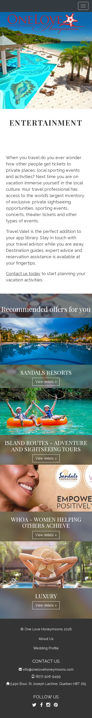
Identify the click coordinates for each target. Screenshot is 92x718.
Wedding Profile (46, 648)
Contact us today (23, 273)
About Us (46, 639)
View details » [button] (46, 382)
